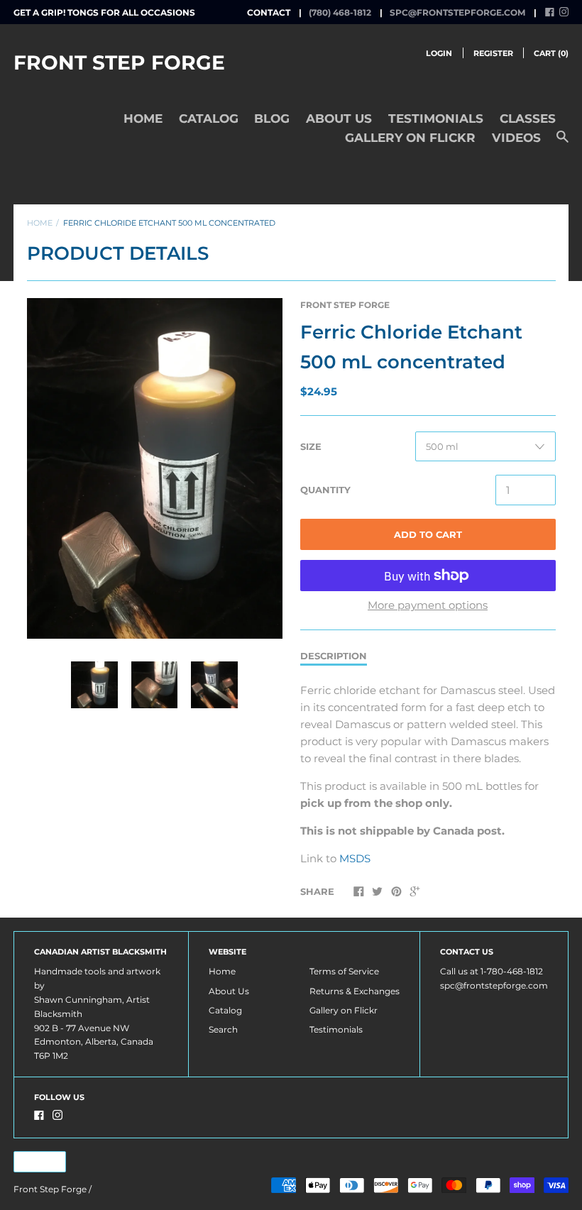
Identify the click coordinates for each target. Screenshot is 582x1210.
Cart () (551, 53)
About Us (339, 118)
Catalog (208, 118)
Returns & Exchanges (354, 991)
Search (223, 1029)
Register (493, 53)
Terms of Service (344, 971)
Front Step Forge (119, 62)
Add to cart (428, 534)
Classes (528, 118)
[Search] (562, 143)
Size (311, 446)
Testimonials (435, 118)
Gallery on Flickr (410, 138)
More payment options (428, 605)
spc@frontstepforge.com (457, 12)
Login (439, 53)
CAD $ (33, 1162)
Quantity (325, 489)
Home (143, 118)
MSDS (354, 858)
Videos (516, 138)
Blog (272, 118)
